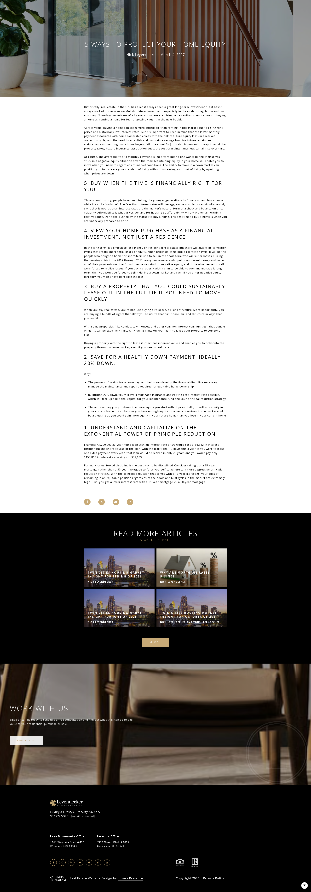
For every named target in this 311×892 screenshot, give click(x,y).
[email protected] (83, 816)
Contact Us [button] (26, 740)
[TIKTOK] (98, 862)
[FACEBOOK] (53, 862)
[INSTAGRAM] (62, 862)
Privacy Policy (213, 878)
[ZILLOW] (107, 862)
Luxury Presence (130, 878)
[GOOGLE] (89, 862)
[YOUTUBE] (80, 862)
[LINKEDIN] (71, 862)
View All (155, 642)
